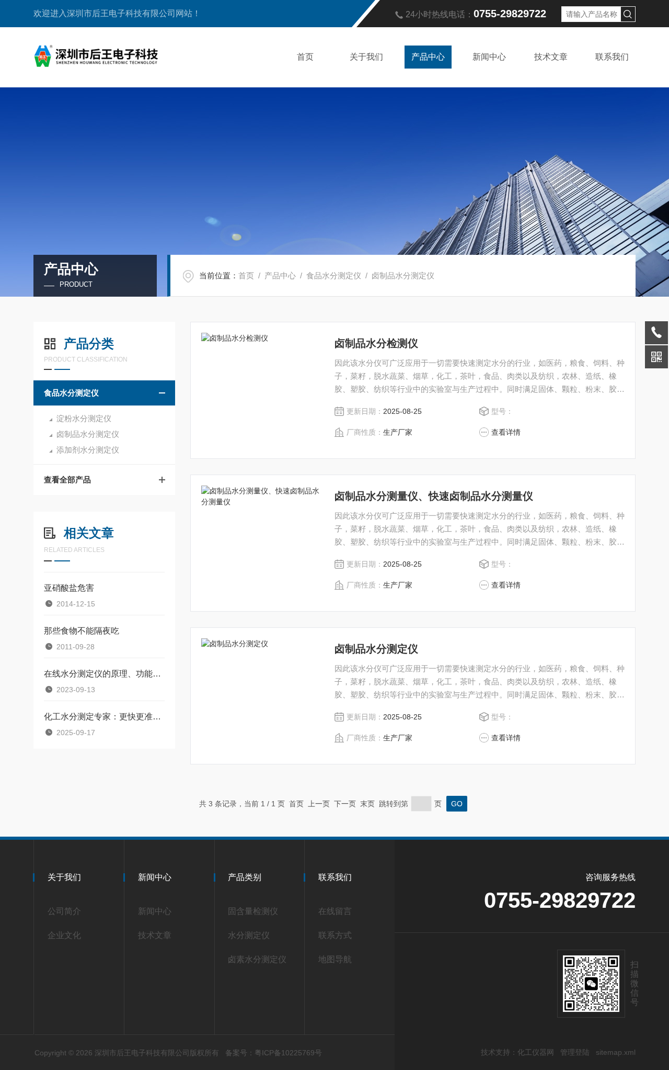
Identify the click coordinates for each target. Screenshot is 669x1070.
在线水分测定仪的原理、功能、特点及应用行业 (104, 673)
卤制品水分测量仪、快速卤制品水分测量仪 (433, 496)
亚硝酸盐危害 (69, 587)
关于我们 (366, 56)
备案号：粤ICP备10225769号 (273, 1053)
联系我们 (612, 56)
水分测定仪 (249, 935)
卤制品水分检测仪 (376, 343)
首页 (305, 56)
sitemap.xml (616, 1052)
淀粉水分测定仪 (83, 418)
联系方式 (335, 935)
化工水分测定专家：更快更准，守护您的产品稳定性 (104, 716)
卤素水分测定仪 (257, 959)
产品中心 (428, 56)
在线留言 (335, 911)
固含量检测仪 (253, 911)
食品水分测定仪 (333, 275)
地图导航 (335, 959)
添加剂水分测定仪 (87, 449)
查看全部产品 (67, 479)
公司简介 (64, 911)
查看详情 (506, 432)
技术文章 (551, 56)
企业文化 (64, 935)
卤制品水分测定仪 (403, 275)
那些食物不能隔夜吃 (81, 630)
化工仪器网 (535, 1052)
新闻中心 (489, 56)
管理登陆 (575, 1052)
